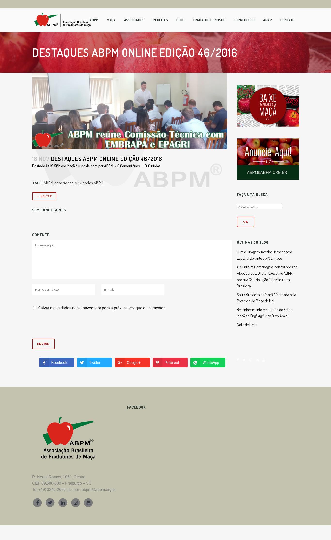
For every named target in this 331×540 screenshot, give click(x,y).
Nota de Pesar (247, 324)
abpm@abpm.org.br (99, 489)
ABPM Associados (58, 182)
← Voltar (44, 196)
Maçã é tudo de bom (82, 165)
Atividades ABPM (89, 182)
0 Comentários (128, 165)
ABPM (108, 165)
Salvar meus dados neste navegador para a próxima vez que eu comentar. (101, 308)
